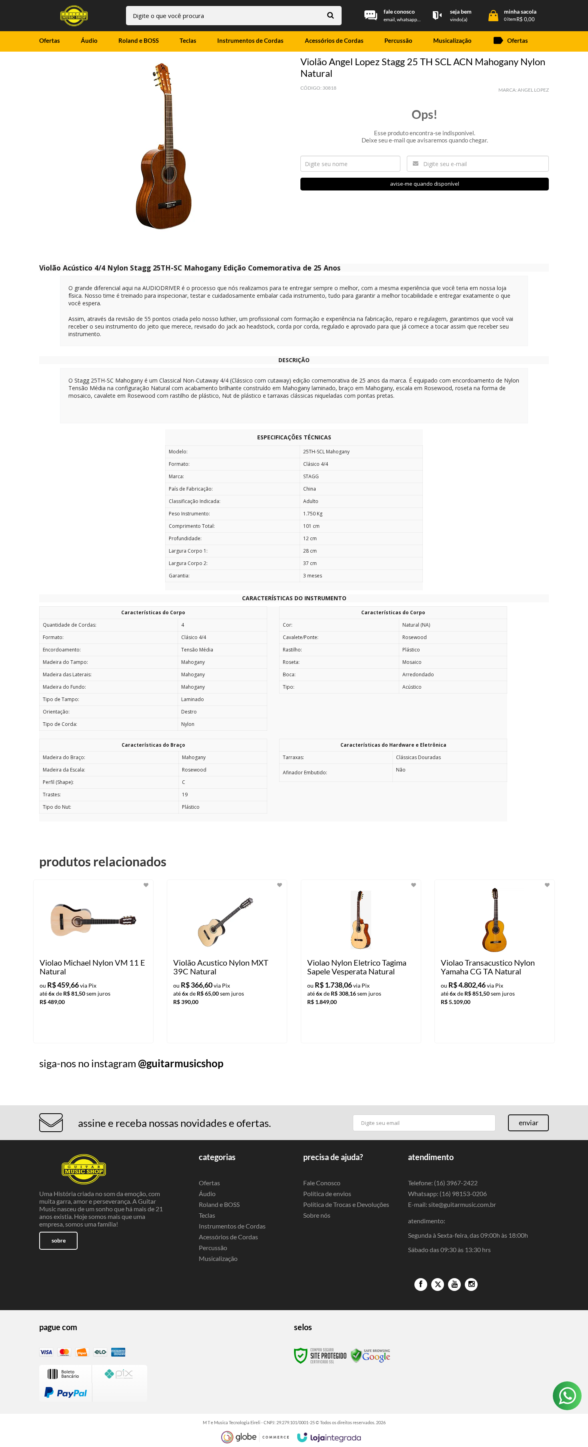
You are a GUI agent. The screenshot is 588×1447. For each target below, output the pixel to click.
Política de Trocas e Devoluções (346, 1204)
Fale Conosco (321, 1182)
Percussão (213, 1247)
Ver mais (109, 1030)
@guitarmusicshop (181, 1063)
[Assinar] (528, 1122)
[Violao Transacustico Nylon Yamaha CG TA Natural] (494, 961)
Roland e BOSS (219, 1204)
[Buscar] (331, 15)
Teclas (207, 1215)
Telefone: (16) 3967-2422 (443, 1182)
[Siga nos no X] (437, 1284)
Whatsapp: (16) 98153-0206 (447, 1193)
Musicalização (218, 1258)
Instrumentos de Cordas (232, 1226)
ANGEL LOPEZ (533, 90)
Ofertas (209, 1182)
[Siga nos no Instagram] (471, 1284)
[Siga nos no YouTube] (454, 1284)
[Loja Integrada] (329, 1437)
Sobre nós (316, 1215)
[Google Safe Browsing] (370, 1355)
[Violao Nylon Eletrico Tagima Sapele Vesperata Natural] (361, 961)
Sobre (59, 1240)
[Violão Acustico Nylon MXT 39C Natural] (227, 961)
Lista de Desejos (62, 245)
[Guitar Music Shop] (74, 16)
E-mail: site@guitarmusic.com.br (452, 1204)
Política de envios (327, 1193)
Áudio (207, 1193)
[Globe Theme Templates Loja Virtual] (255, 1437)
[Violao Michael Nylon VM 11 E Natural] (93, 961)
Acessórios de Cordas (228, 1237)
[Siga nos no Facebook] (420, 1284)
